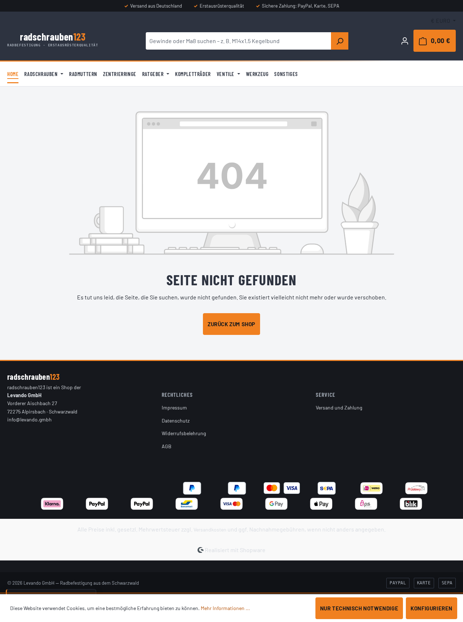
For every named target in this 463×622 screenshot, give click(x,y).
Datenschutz (176, 420)
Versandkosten (210, 529)
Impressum (174, 407)
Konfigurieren (432, 608)
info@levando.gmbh (29, 419)
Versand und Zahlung (339, 407)
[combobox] (238, 41)
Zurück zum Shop (231, 324)
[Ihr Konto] (404, 40)
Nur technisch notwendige (359, 608)
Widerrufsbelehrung (184, 433)
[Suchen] (339, 41)
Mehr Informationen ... (225, 608)
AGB (166, 446)
